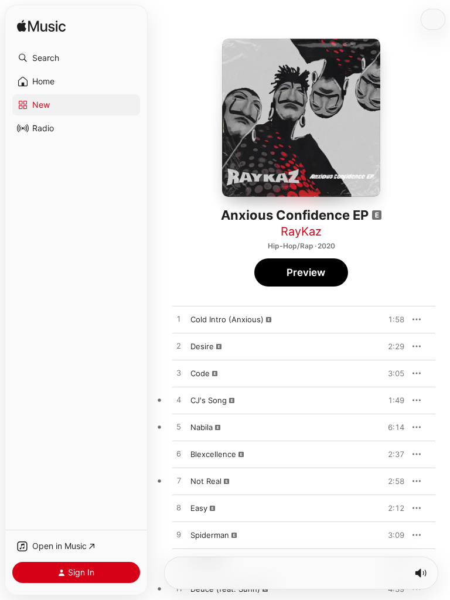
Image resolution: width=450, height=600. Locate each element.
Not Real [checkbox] (205, 481)
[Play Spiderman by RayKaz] (178, 535)
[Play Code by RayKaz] (178, 373)
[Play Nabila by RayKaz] (178, 427)
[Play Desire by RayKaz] (178, 346)
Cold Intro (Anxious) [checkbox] (227, 319)
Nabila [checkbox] (201, 427)
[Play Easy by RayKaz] (178, 508)
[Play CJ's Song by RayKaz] (178, 400)
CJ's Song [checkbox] (208, 400)
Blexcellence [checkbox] (213, 454)
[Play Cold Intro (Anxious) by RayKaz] (178, 319)
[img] (41, 26)
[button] (76, 58)
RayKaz (301, 231)
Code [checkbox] (200, 373)
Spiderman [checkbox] (209, 535)
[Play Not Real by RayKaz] (178, 481)
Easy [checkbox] (198, 508)
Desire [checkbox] (202, 346)
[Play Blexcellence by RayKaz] (178, 454)
